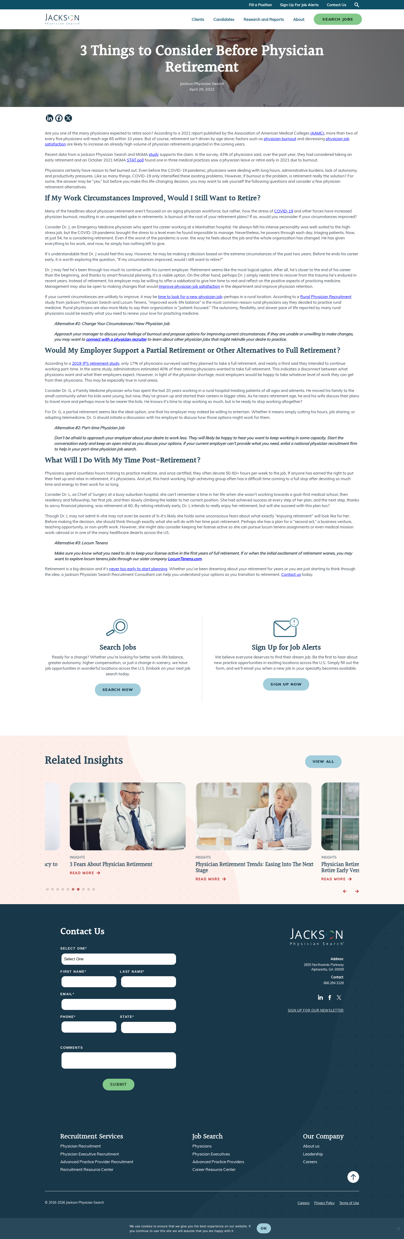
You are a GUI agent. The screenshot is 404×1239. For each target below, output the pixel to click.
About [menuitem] (298, 19)
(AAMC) (317, 133)
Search (356, 4)
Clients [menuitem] (198, 19)
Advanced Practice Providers (218, 1161)
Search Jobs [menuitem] (337, 19)
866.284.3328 (334, 983)
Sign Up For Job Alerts (299, 4)
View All (323, 761)
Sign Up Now (286, 684)
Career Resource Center (213, 1169)
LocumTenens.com (185, 558)
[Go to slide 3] (57, 889)
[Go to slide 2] (52, 889)
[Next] (356, 891)
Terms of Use (349, 1203)
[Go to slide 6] (73, 889)
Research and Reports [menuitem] (264, 19)
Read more (57, 873)
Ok (264, 1228)
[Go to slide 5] (68, 889)
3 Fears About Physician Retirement (86, 864)
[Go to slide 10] (93, 889)
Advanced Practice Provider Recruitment (96, 1161)
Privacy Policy (324, 1203)
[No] (398, 1228)
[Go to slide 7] (78, 889)
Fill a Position (260, 4)
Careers (310, 1161)
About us (311, 1146)
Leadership (313, 1154)
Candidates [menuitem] (223, 19)
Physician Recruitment (80, 1146)
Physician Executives (211, 1154)
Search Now (117, 689)
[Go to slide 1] (47, 889)
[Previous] (345, 891)
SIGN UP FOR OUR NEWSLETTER (316, 1010)
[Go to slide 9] (88, 889)
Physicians (202, 1146)
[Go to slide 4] (62, 889)
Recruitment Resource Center (86, 1169)
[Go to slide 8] (83, 889)
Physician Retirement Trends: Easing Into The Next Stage (230, 867)
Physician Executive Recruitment (89, 1154)
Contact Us (336, 4)
